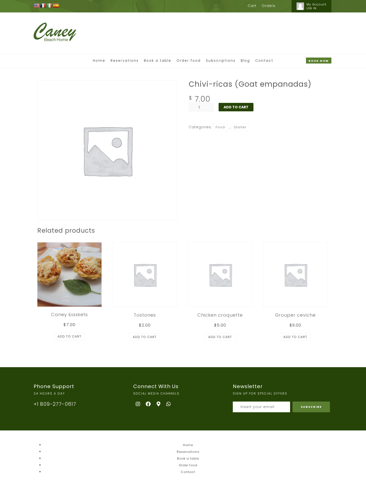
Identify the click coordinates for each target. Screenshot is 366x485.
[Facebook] (148, 404)
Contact (264, 60)
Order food (189, 60)
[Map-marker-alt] (159, 404)
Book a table (157, 60)
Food (220, 127)
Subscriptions (221, 60)
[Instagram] (138, 404)
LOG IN (311, 8)
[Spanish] (56, 5)
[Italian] (50, 5)
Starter (240, 127)
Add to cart (236, 107)
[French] (43, 5)
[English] (37, 5)
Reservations (125, 60)
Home (99, 60)
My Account (316, 4)
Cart (252, 5)
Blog (245, 60)
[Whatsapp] (169, 404)
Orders (268, 5)
